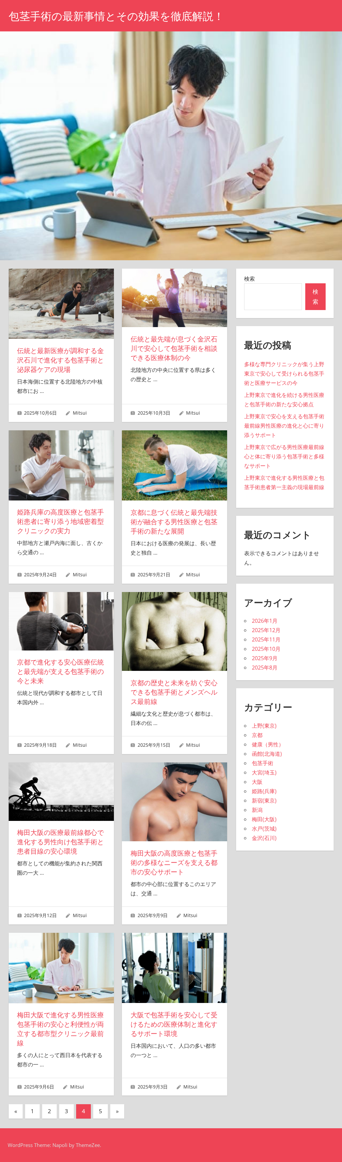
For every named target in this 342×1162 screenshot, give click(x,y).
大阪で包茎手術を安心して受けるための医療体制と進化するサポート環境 (174, 1024)
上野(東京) (264, 725)
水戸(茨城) (264, 828)
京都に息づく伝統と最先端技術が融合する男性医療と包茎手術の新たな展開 (174, 522)
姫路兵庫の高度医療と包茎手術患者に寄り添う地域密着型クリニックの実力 (60, 521)
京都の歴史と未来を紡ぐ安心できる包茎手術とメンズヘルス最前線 (174, 692)
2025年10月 (266, 648)
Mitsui (80, 413)
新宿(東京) (264, 800)
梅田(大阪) (264, 819)
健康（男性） (268, 744)
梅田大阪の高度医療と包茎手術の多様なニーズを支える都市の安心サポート (174, 862)
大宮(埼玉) (264, 772)
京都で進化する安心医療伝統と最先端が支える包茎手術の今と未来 (60, 671)
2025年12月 (266, 630)
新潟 (257, 810)
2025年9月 (265, 658)
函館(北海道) (267, 753)
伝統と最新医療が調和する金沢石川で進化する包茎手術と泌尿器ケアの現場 (60, 360)
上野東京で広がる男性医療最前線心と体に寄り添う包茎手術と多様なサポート (284, 456)
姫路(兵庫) (264, 791)
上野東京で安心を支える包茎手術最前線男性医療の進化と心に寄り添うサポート (284, 426)
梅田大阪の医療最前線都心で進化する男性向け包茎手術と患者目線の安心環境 (60, 842)
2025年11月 (266, 639)
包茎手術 (262, 763)
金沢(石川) (264, 838)
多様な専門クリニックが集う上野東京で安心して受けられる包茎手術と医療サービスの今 (284, 373)
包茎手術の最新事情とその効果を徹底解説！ (116, 16)
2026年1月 (265, 620)
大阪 (257, 781)
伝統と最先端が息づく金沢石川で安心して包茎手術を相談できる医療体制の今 (174, 348)
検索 (249, 278)
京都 (257, 735)
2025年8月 (265, 667)
